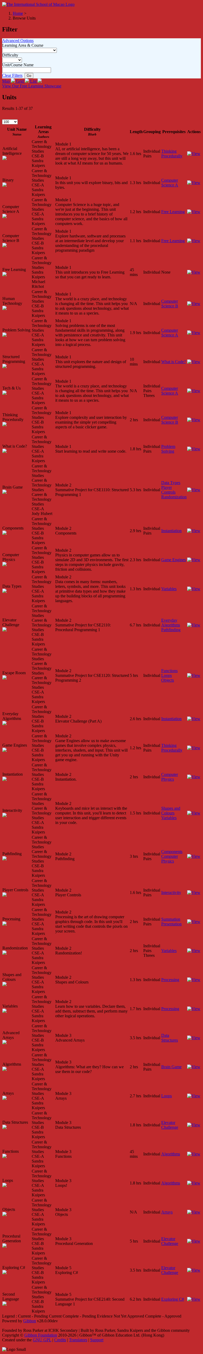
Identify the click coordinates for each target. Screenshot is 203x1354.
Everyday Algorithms (170, 622)
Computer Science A (169, 182)
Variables (169, 589)
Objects (167, 680)
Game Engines (173, 559)
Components (171, 851)
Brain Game (171, 1067)
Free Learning (173, 211)
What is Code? (173, 361)
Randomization (174, 497)
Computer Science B (169, 303)
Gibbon (29, 1321)
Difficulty (10, 55)
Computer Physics (169, 776)
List (34, 81)
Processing (170, 979)
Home (18, 13)
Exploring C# (172, 1299)
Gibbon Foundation (40, 1335)
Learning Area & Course (22, 45)
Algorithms (170, 1154)
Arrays (167, 1212)
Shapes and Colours (170, 810)
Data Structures (169, 1037)
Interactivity (171, 892)
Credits (60, 1340)
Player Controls (168, 489)
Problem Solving (168, 448)
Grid (20, 81)
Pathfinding (171, 629)
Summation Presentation (171, 921)
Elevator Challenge (169, 1125)
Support (96, 1340)
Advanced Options (18, 40)
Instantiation (171, 530)
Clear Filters (12, 75)
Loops (166, 675)
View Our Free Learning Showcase (31, 86)
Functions (169, 670)
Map (6, 81)
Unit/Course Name (18, 65)
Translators (78, 1340)
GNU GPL (42, 1340)
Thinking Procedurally (171, 153)
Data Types (170, 482)
